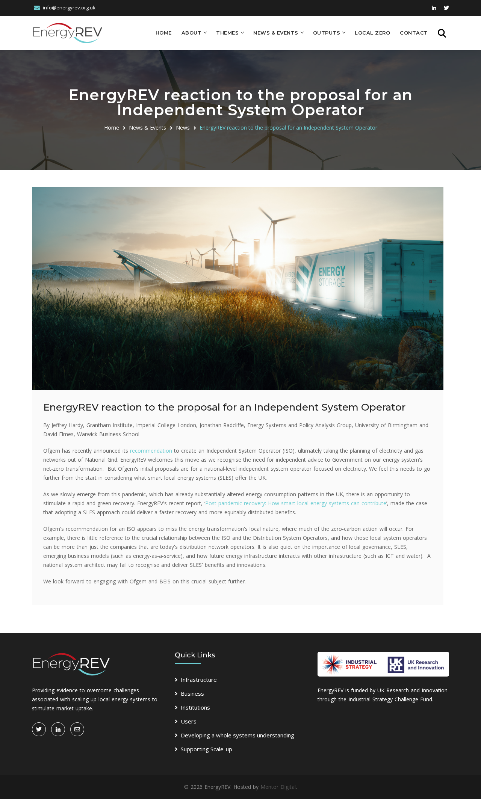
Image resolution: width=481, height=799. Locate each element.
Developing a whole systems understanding (237, 735)
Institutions (195, 707)
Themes (227, 33)
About (192, 33)
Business (192, 693)
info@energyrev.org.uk (69, 7)
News (183, 127)
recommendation (151, 450)
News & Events (275, 33)
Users (189, 721)
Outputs (326, 33)
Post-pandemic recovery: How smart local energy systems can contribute (295, 503)
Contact (414, 33)
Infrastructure (199, 679)
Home (164, 33)
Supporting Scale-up (206, 749)
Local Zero (372, 33)
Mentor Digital (278, 786)
